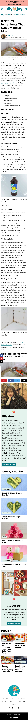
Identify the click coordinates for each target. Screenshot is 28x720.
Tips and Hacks (15, 14)
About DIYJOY (21, 698)
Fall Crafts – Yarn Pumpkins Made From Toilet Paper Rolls (6, 648)
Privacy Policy (22, 701)
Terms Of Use (5, 701)
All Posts (9, 14)
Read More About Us (14, 623)
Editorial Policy (14, 701)
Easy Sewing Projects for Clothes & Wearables (20, 669)
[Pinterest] (18, 708)
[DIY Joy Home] (14, 9)
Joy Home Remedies (8, 83)
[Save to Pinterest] (1, 358)
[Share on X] (1, 361)
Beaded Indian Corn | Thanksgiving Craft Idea (7, 669)
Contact (14, 704)
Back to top (13, 717)
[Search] (26, 8)
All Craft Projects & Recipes (9, 698)
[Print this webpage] (1, 364)
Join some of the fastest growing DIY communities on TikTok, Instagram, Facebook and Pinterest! (14, 3)
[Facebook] (12, 708)
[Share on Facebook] (1, 355)
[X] (15, 708)
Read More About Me (9, 464)
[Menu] (1, 8)
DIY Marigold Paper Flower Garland (20, 645)
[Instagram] (9, 708)
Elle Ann (10, 35)
